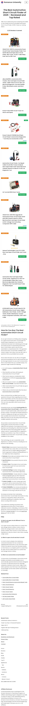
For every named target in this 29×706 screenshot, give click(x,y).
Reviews (3, 651)
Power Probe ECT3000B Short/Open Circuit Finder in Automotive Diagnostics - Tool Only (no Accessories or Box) (14, 137)
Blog (2, 653)
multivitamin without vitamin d (9, 620)
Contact (3, 644)
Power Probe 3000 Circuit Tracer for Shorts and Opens (13, 111)
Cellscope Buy (4, 630)
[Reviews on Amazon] (14, 248)
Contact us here (10, 511)
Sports (3, 667)
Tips (3, 665)
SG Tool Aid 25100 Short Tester (11, 192)
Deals (2, 655)
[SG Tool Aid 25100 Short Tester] (14, 185)
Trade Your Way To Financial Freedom (11, 623)
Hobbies (4, 669)
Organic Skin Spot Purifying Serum (10, 627)
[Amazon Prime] (24, 141)
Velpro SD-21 (4, 625)
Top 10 (2, 660)
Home (2, 648)
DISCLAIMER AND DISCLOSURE (8, 681)
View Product (22, 58)
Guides (3, 658)
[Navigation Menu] (26, 2)
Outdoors (4, 672)
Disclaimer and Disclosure (7, 637)
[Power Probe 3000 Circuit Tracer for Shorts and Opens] (14, 103)
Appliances (4, 662)
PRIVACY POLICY (6, 679)
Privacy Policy (4, 639)
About (2, 641)
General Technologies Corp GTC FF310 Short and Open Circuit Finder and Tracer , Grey (14, 252)
